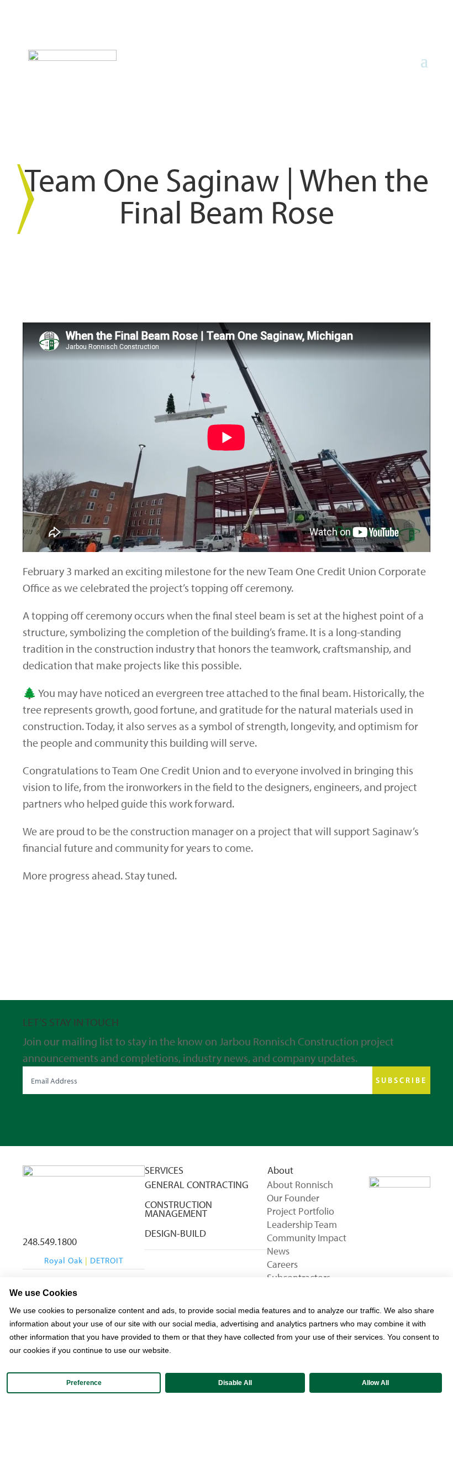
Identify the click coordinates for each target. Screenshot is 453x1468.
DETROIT (106, 1261)
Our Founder (293, 1198)
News (278, 1251)
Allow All (375, 1383)
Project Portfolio (300, 1211)
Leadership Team (302, 1225)
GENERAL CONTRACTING (197, 1185)
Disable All (235, 1383)
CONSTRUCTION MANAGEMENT (178, 1209)
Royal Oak (63, 1261)
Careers (282, 1265)
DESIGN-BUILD (175, 1233)
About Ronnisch (300, 1185)
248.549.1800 (50, 1242)
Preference (84, 1383)
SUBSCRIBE (401, 1080)
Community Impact (306, 1238)
